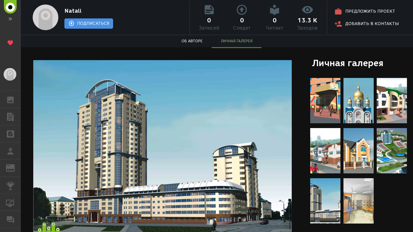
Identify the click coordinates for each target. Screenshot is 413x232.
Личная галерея (347, 63)
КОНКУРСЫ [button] (10, 185)
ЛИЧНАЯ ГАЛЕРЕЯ (236, 41)
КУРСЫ (10, 202)
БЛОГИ (10, 133)
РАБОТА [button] (10, 150)
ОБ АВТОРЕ (192, 41)
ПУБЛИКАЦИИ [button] (10, 116)
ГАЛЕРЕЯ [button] (10, 99)
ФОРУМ (10, 219)
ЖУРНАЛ (14, 167)
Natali (72, 11)
